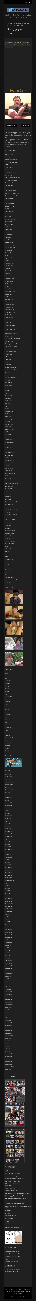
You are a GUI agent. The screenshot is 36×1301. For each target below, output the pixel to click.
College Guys (8, 696)
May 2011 (7, 1046)
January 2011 (8, 1056)
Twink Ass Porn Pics (10, 1188)
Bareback (7, 681)
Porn (6, 717)
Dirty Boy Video (9, 549)
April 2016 (7, 893)
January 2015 (8, 932)
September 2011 (9, 1035)
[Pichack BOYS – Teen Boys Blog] (18, 8)
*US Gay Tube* (9, 354)
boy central (8, 398)
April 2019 (7, 826)
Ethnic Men (8, 434)
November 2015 (9, 906)
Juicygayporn (8, 470)
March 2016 (8, 896)
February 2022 (8, 795)
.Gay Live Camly (9, 185)
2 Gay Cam (8, 237)
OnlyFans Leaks (9, 302)
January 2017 (8, 870)
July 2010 (7, 1072)
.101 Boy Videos (9, 336)
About (17, 1253)
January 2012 (8, 1025)
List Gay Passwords (10, 473)
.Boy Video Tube (9, 170)
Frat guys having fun (10, 1221)
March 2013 (8, 989)
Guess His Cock (9, 463)
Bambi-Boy (8, 372)
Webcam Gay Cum (10, 325)
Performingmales (9, 494)
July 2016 (7, 885)
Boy (16, 23)
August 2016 (8, 883)
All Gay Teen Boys (9, 245)
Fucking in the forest (10, 1215)
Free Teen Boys (9, 276)
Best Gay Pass (9, 252)
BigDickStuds (8, 382)
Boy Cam (7, 393)
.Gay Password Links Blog (11, 196)
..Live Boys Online (9, 157)
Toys (6, 732)
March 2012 (8, 1020)
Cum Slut (7, 1223)
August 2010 (8, 1069)
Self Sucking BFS (9, 504)
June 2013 (7, 981)
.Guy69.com (8, 208)
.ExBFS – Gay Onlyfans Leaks (12, 177)
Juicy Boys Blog (9, 468)
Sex (6, 722)
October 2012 (8, 1002)
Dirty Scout (8, 551)
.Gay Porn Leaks (9, 198)
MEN (6, 481)
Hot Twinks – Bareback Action (12, 1181)
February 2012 (8, 1023)
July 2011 (7, 1041)
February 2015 (8, 929)
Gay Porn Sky (8, 447)
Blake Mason (8, 388)
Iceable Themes (18, 1293)
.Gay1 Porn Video (9, 203)
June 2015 (7, 919)
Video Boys (10, 25)
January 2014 (8, 963)
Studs (6, 725)
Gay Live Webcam (9, 284)
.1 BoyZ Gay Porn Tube (11, 159)
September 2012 (9, 1004)
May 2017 (7, 862)
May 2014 (7, 953)
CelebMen (7, 421)
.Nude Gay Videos (9, 214)
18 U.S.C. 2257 (18, 1296)
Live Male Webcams (10, 476)
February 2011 (8, 1054)
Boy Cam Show (9, 395)
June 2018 (7, 841)
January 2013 (8, 994)
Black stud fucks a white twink (13, 1173)
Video (28, 23)
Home (9, 23)
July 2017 (7, 859)
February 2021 (8, 803)
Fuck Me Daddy (9, 1218)
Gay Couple (8, 1213)
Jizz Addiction (8, 562)
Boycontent (8, 416)
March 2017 (8, 865)
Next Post (25, 125)
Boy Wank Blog (9, 263)
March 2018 (8, 847)
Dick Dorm (7, 432)
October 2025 (8, 777)
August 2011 (8, 1038)
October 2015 (8, 909)
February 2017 (8, 867)
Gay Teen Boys (9, 712)
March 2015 (8, 927)
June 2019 (7, 823)
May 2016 (7, 891)
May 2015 (7, 922)
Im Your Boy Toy (9, 559)
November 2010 (9, 1061)
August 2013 (8, 976)
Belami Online (8, 536)
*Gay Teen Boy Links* (11, 351)
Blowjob (7, 691)
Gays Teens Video (10, 291)
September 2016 (9, 880)
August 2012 (8, 1007)
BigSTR (6, 255)
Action (6, 673)
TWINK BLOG (8, 322)
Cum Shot (7, 699)
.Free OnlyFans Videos (11, 180)
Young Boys (8, 751)
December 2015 (9, 903)
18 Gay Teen (8, 359)
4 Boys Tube (8, 362)
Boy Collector (8, 401)
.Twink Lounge (8, 221)
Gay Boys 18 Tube (9, 278)
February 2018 (8, 849)
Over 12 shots (14, 1261)
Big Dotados (8, 380)
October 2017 (8, 854)
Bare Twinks (8, 375)
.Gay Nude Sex (9, 341)
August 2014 (8, 945)
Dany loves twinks (10, 429)
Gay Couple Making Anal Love (13, 1190)
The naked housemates (11, 509)
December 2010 (9, 1059)
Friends (7, 707)
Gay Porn (7, 286)
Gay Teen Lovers (9, 452)
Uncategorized (9, 738)
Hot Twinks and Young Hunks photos (14, 1176)
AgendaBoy (8, 364)
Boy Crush (7, 403)
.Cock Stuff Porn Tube (10, 172)
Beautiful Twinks (9, 533)
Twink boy (23, 23)
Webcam (18, 25)
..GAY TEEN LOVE (9, 154)
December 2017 (9, 852)
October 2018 (8, 836)
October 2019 (8, 818)
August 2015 (8, 914)
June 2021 (7, 800)
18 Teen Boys (8, 234)
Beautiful (13, 23)
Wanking (14, 25)
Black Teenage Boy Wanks (18, 1259)
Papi (6, 491)
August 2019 (8, 821)
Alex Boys (7, 528)
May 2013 (7, 984)
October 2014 (8, 940)
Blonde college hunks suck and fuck (14, 1178)
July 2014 (7, 947)
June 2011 (7, 1043)
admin (17, 42)
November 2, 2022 (10, 42)
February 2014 (8, 960)
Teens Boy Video (9, 309)
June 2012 (7, 1012)
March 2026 (8, 774)
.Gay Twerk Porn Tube (11, 201)
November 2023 (9, 784)
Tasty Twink (8, 582)
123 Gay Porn (8, 232)
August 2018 (8, 839)
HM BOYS (7, 556)
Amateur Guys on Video (11, 369)
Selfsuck (7, 720)
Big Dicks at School (10, 377)
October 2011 (8, 1033)
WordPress (18, 1291)
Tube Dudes (8, 320)
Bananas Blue (8, 250)
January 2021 (8, 805)
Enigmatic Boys (9, 554)
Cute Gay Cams (9, 271)
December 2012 (9, 997)
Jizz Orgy (7, 465)
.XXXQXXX (7, 227)
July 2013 (7, 979)
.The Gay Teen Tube (10, 219)
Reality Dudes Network (11, 501)
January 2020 (8, 815)
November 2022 (9, 790)
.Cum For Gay (8, 175)
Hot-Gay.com (8, 294)
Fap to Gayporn (9, 437)
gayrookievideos (9, 460)
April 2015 (7, 924)
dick (8, 47)
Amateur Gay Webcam (11, 367)
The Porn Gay (8, 315)
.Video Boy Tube (9, 224)
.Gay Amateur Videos (10, 183)
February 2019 (8, 831)
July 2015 (7, 916)
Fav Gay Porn (8, 273)
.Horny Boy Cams (9, 211)
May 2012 (7, 1015)
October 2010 (8, 1064)
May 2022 (7, 792)
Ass (6, 678)
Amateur (7, 676)
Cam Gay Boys (9, 419)
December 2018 (9, 834)
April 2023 (7, 787)
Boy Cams (7, 1171)
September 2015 (9, 911)
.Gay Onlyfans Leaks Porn (12, 193)
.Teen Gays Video (9, 216)
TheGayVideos (9, 317)
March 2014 (8, 958)
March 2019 (8, 828)
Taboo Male (8, 507)
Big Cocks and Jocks (10, 538)
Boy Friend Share (9, 258)
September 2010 (9, 1067)
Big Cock (7, 686)
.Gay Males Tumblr (10, 188)
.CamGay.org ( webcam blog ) (12, 338)
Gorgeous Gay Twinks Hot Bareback (14, 1203)
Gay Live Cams (9, 281)
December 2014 (9, 935)
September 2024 (9, 782)
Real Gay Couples (9, 577)
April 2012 (7, 1017)
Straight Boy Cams (10, 307)
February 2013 (8, 991)
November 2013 (9, 968)
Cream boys (8, 426)
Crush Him (7, 268)
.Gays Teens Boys (9, 206)
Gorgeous (7, 714)
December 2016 (9, 872)
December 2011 (9, 1028)
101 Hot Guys (8, 229)
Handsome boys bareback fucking (14, 1201)
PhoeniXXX (8, 496)
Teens (6, 730)
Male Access (8, 478)
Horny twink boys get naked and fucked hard (17, 1193)
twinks (11, 47)
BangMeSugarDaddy (10, 530)
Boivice (7, 390)
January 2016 (8, 901)
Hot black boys (15, 1251)
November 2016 (9, 875)
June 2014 (7, 950)
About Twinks (8, 240)
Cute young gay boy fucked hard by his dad (16, 1196)
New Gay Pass (9, 299)
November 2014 (9, 937)
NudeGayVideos (9, 489)
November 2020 (9, 808)
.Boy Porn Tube (9, 167)
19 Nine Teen (8, 523)
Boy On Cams (8, 406)
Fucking (7, 709)
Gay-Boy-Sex (8, 457)
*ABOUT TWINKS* (9, 349)
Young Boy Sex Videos (11, 514)
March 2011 (8, 1051)
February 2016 (8, 898)
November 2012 (9, 999)
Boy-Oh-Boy (8, 413)
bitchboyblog (8, 385)
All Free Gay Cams (9, 242)
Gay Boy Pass (8, 439)
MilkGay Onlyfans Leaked (12, 483)
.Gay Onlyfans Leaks (10, 190)
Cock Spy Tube (9, 265)
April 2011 (7, 1048)
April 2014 (7, 955)
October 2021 (8, 797)
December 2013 (9, 966)
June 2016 (7, 888)
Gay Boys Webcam (10, 442)
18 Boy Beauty (8, 357)
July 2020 (7, 810)
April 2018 (7, 844)
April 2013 (7, 986)
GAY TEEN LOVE (9, 450)
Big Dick (7, 688)
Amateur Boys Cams (10, 247)
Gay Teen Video (9, 455)
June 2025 (7, 779)
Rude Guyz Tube (9, 304)
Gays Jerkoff (8, 289)
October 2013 (8, 971)
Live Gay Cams (9, 296)
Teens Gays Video (10, 312)
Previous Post (12, 125)
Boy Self (7, 260)
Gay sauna (8, 1210)
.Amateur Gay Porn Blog (11, 162)
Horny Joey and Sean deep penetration (15, 1198)
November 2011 (9, 1030)
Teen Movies (8, 727)
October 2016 (8, 878)
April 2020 (7, 813)
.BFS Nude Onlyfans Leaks (12, 164)
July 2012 (7, 1010)
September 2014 (9, 942)
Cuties (19, 23)
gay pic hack (8, 445)
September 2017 (9, 857)
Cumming (7, 701)
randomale (8, 499)
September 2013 (9, 973)
